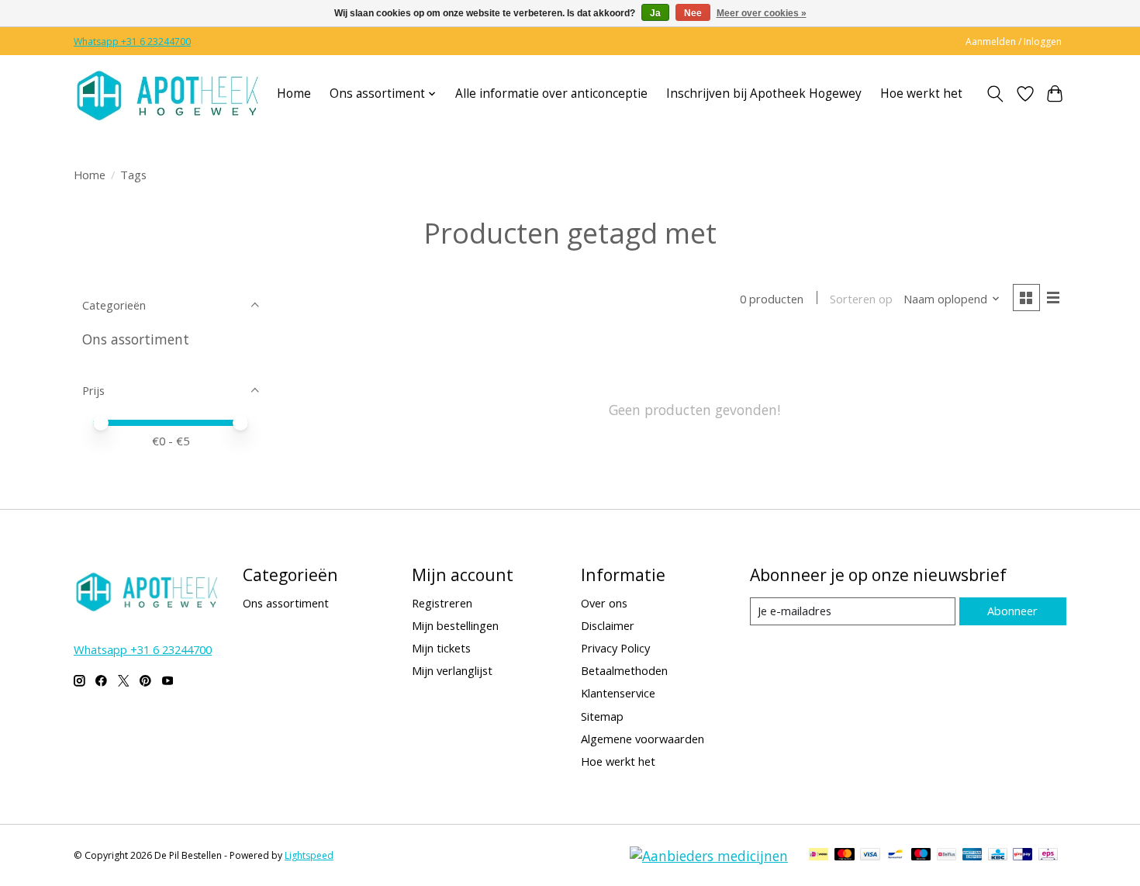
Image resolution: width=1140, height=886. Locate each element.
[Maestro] (921, 856)
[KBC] (997, 856)
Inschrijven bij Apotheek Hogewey (764, 93)
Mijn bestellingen (455, 625)
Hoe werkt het (921, 93)
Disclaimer (607, 625)
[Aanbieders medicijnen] (709, 855)
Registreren (442, 603)
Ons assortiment (135, 339)
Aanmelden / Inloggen (1014, 41)
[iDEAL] (818, 856)
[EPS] (1048, 856)
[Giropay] (1022, 856)
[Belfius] (946, 856)
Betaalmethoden (624, 670)
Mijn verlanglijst (452, 670)
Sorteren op (861, 298)
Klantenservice (618, 693)
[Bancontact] (895, 856)
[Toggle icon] (995, 94)
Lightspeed (309, 855)
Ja (655, 13)
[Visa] (870, 856)
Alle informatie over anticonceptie (551, 93)
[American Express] (972, 856)
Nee (693, 13)
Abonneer (1012, 610)
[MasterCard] (844, 856)
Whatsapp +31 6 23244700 (132, 41)
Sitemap (602, 716)
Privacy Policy (615, 648)
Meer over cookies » (762, 13)
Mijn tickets (441, 648)
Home (294, 93)
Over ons (604, 603)
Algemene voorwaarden (642, 738)
